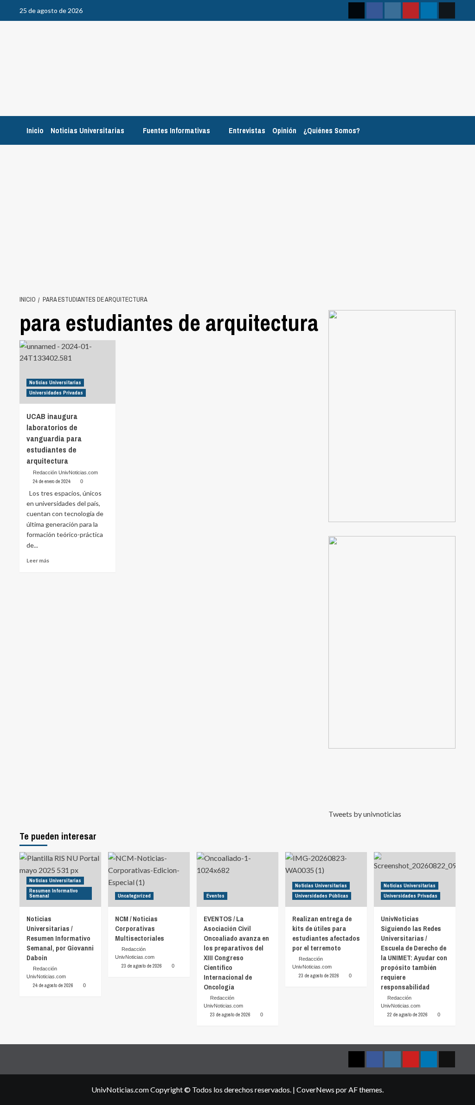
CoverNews (315, 1089)
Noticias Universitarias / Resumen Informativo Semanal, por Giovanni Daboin (60, 938)
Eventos (215, 895)
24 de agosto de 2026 (53, 985)
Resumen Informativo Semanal (53, 893)
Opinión (284, 130)
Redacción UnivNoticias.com (65, 472)
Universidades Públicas (321, 895)
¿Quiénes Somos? (331, 130)
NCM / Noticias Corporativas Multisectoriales (139, 928)
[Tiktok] (447, 10)
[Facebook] (374, 10)
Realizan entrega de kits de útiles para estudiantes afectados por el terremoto (326, 933)
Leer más (37, 560)
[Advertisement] (237, 214)
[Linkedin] (429, 10)
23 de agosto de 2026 (142, 966)
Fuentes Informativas (176, 130)
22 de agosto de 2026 (407, 1014)
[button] (392, 416)
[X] (356, 10)
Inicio (35, 130)
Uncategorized (134, 895)
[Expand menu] (130, 131)
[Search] (450, 128)
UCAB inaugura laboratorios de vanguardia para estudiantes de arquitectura (54, 438)
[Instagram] (393, 10)
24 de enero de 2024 (52, 481)
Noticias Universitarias (87, 130)
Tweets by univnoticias (364, 813)
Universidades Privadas (56, 392)
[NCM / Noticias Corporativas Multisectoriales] (149, 879)
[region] (392, 416)
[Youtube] (411, 10)
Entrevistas (247, 130)
